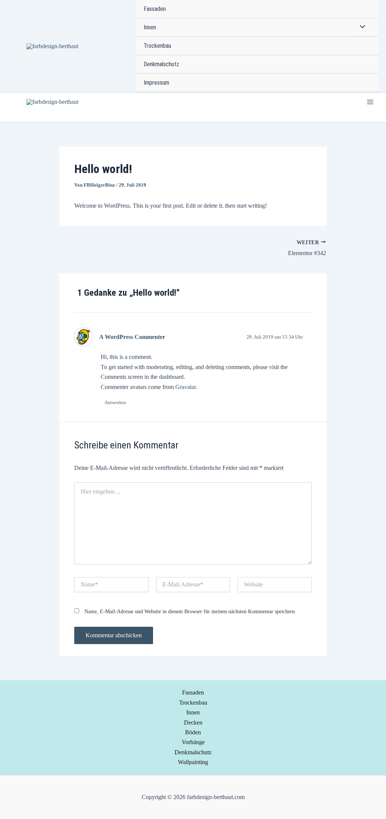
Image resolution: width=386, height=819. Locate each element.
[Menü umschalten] (361, 27)
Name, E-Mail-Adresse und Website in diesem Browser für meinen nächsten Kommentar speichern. (190, 611)
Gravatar (185, 387)
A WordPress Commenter (132, 337)
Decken (193, 722)
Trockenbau (157, 45)
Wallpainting (193, 762)
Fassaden (155, 8)
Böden (193, 732)
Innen (193, 712)
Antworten (115, 402)
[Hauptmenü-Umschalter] (370, 102)
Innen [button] (150, 27)
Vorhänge (193, 742)
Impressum (156, 82)
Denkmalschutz (161, 64)
